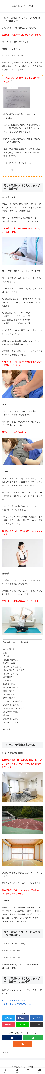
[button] (40, 542)
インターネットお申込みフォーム (16, 1004)
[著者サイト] (12, 1037)
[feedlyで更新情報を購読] (33, 1037)
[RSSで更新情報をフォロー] (22, 1044)
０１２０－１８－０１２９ (13, 1000)
